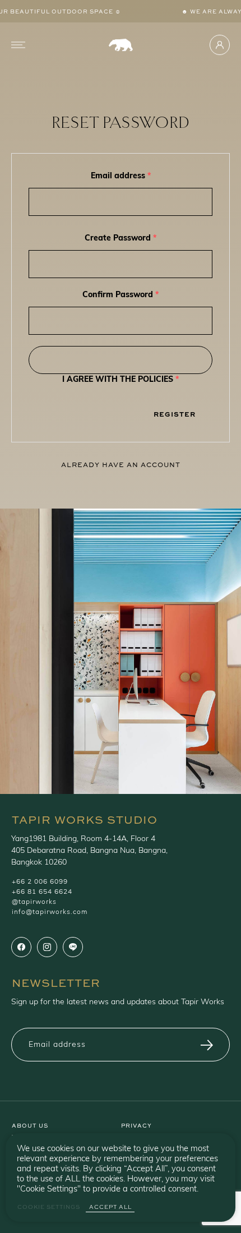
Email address (121, 176)
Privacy (136, 1125)
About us (30, 1125)
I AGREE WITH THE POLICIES (120, 380)
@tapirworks (34, 902)
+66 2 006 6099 (40, 882)
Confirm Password (120, 295)
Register (175, 414)
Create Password (120, 238)
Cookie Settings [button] (48, 1207)
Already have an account (120, 464)
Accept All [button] (110, 1207)
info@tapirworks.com (49, 912)
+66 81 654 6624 (42, 892)
